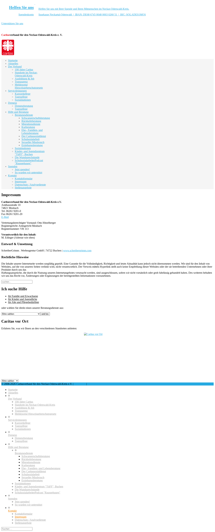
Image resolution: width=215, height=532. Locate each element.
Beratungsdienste (24, 115)
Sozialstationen (23, 99)
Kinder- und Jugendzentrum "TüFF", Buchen (30, 153)
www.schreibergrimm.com (77, 250)
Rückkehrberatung (31, 121)
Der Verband (15, 66)
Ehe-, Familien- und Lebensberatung (32, 132)
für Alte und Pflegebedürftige (23, 302)
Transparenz (21, 81)
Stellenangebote (23, 187)
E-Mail (5, 217)
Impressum (20, 181)
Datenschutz (94, 383)
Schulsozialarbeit (30, 139)
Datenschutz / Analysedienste (30, 184)
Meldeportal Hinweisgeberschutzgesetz (29, 86)
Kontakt (12, 175)
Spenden (12, 166)
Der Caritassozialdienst (34, 136)
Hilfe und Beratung (18, 112)
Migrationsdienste (31, 124)
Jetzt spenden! (22, 169)
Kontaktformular (23, 178)
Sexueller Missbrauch (33, 142)
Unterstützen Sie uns (12, 23)
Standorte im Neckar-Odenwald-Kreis (26, 74)
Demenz (12, 102)
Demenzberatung (24, 105)
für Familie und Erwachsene (23, 296)
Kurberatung (28, 127)
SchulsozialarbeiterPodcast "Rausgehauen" (29, 162)
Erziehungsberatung (32, 145)
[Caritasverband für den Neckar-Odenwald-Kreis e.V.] (7, 54)
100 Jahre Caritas (24, 69)
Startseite (13, 60)
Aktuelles (13, 63)
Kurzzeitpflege (22, 93)
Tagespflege (21, 96)
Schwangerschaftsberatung (36, 118)
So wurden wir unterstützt (28, 172)
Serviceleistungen (17, 90)
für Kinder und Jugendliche (22, 299)
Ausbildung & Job (24, 78)
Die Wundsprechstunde (27, 157)
